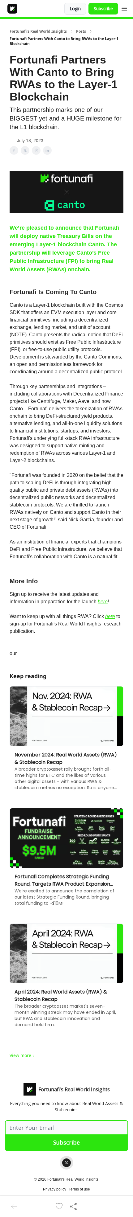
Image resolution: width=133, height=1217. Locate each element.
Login (75, 8)
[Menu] (124, 7)
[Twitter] (66, 1163)
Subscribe (103, 8)
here (103, 601)
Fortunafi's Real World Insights (38, 31)
